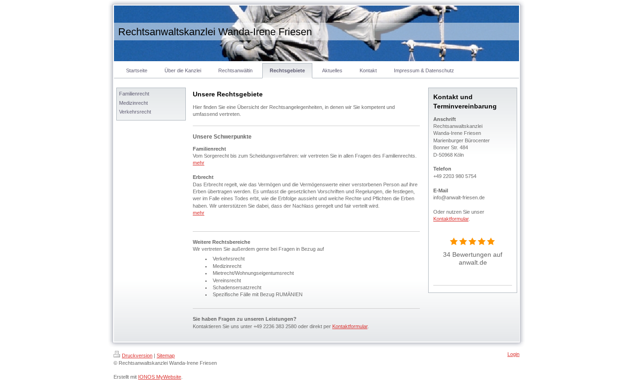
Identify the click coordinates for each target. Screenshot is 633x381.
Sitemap (166, 355)
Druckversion (137, 355)
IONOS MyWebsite (159, 377)
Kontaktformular (349, 326)
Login (513, 354)
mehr (198, 162)
